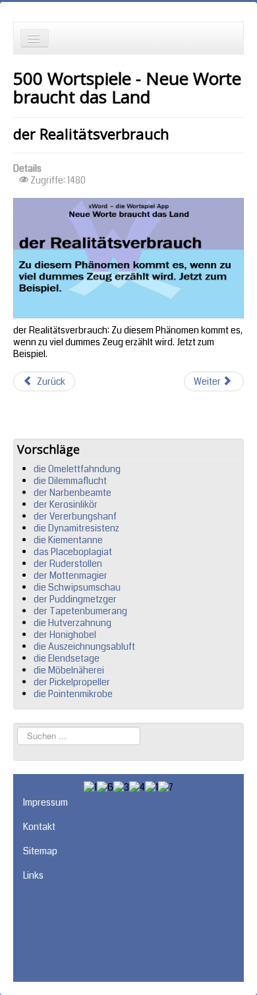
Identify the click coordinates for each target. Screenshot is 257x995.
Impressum (45, 802)
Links (33, 875)
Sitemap (40, 851)
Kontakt (39, 826)
